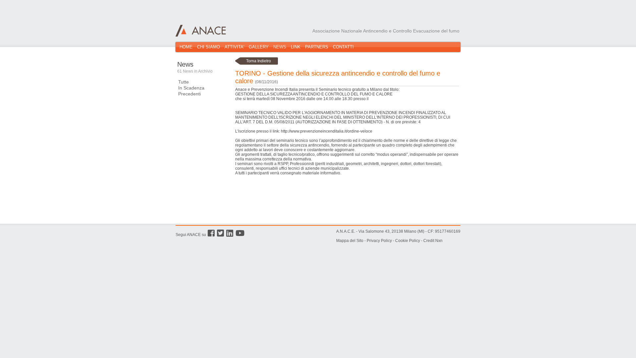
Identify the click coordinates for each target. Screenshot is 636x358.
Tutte (183, 82)
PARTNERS (316, 46)
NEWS (279, 46)
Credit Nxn (433, 240)
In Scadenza (191, 87)
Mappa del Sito (349, 240)
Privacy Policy (379, 240)
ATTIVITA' (234, 46)
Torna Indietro (258, 61)
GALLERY (259, 46)
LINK (295, 46)
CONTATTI (343, 46)
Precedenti (189, 93)
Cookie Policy (407, 240)
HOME (186, 46)
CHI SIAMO (208, 46)
